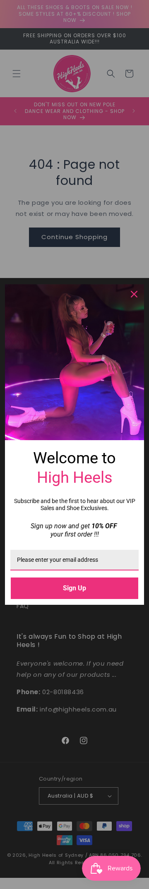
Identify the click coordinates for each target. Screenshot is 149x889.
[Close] (134, 294)
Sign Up (74, 588)
